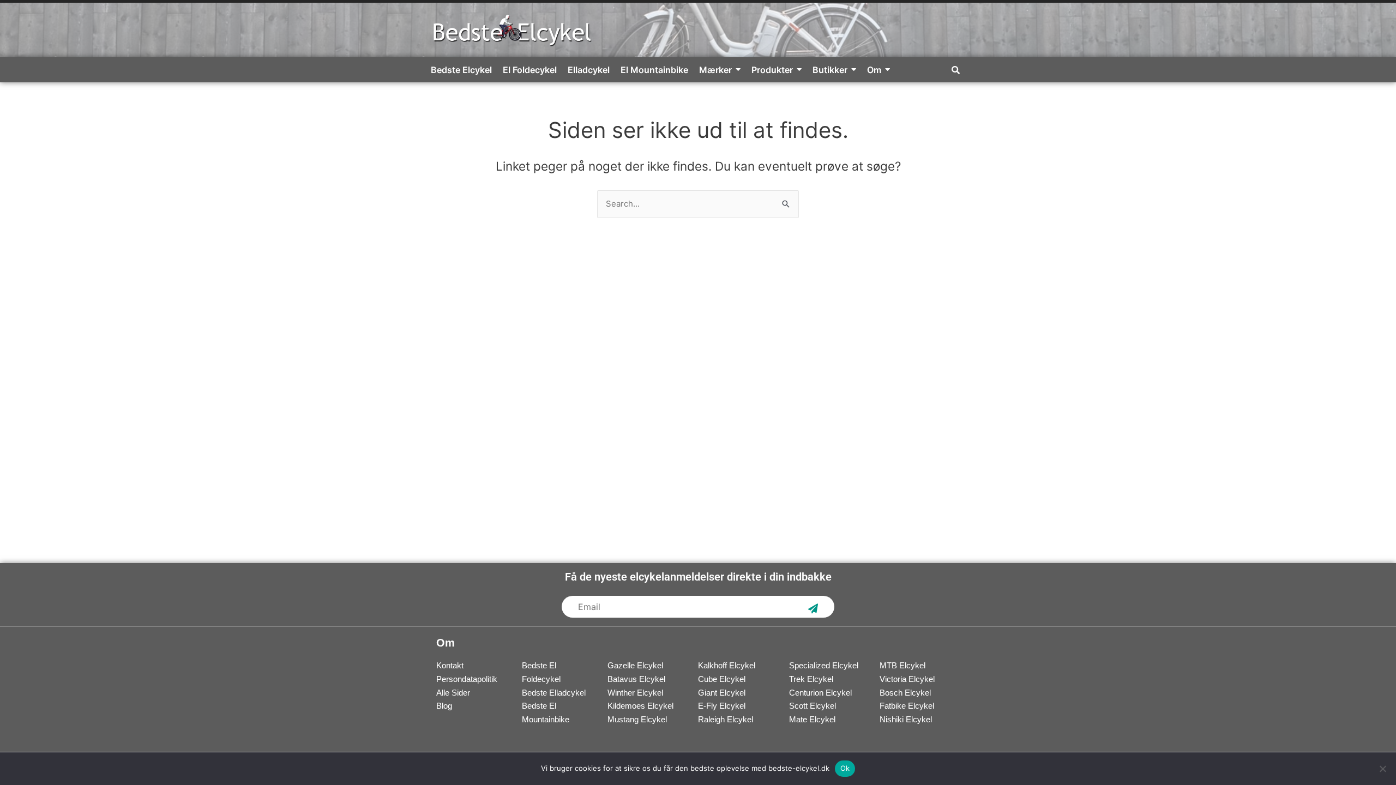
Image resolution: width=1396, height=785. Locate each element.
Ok (845, 768)
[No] (1382, 768)
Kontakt (450, 665)
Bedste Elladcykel (554, 692)
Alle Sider (453, 692)
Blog (444, 705)
